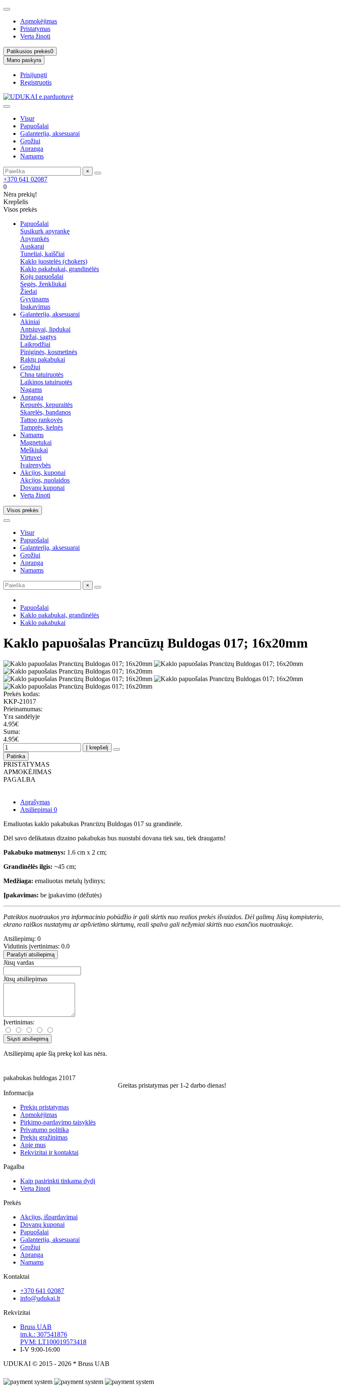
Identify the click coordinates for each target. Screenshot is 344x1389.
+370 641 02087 (25, 179)
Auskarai (32, 246)
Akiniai (30, 321)
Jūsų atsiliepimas (25, 978)
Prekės (12, 1202)
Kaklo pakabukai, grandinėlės (59, 268)
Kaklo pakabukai (42, 622)
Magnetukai (36, 442)
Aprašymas (35, 802)
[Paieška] (97, 173)
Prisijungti (33, 74)
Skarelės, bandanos (45, 412)
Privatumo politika (44, 1129)
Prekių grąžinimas (44, 1137)
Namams (32, 156)
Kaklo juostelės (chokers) (53, 261)
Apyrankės (34, 238)
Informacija (18, 1092)
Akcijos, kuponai (42, 472)
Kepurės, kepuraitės (46, 404)
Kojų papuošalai (41, 276)
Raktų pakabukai (42, 359)
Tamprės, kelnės (41, 427)
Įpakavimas (35, 306)
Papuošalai (34, 126)
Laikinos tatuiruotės (46, 382)
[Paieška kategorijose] (6, 106)
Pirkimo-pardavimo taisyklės (58, 1122)
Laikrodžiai (35, 344)
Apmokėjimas (38, 21)
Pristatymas (35, 28)
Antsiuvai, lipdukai (45, 329)
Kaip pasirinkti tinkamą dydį (57, 1180)
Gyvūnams (34, 299)
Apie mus (33, 1144)
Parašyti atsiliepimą (31, 954)
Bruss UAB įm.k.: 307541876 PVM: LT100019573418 (53, 1334)
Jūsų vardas (18, 962)
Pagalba (13, 1166)
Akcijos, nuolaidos (45, 480)
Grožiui (30, 141)
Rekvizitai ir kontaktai (49, 1152)
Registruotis (36, 82)
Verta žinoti (35, 36)
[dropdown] (6, 9)
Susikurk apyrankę (45, 231)
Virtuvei (31, 457)
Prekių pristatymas (44, 1107)
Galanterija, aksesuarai (50, 133)
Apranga (31, 148)
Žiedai (28, 291)
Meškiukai (34, 449)
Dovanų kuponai (42, 487)
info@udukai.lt (40, 1298)
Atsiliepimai (38, 809)
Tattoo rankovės (41, 419)
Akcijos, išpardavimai (49, 1217)
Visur (27, 118)
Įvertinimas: (18, 1022)
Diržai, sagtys (38, 336)
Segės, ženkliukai (43, 284)
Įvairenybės (35, 465)
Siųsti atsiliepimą (27, 1039)
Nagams (31, 389)
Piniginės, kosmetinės (48, 351)
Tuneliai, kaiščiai (42, 253)
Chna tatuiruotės (41, 374)
